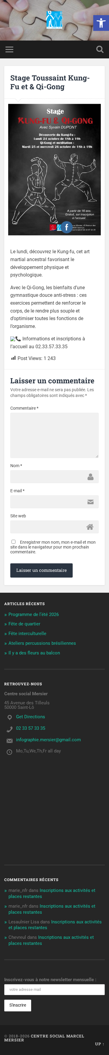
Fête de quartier (24, 624)
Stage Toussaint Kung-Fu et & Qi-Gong (50, 82)
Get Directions (30, 716)
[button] (101, 23)
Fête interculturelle (27, 633)
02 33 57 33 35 (30, 728)
